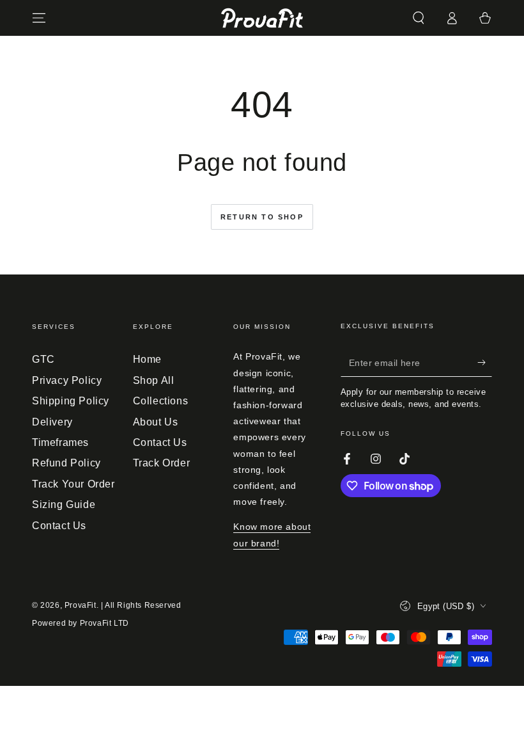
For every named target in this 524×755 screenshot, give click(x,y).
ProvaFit (80, 605)
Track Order (161, 462)
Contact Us (59, 525)
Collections (161, 400)
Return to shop (262, 217)
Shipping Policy (70, 400)
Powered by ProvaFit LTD (80, 623)
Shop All (153, 380)
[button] (418, 18)
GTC (43, 359)
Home (147, 359)
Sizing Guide (63, 504)
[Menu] (39, 18)
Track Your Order (73, 484)
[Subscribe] (484, 362)
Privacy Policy (67, 380)
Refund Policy (66, 462)
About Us (155, 422)
